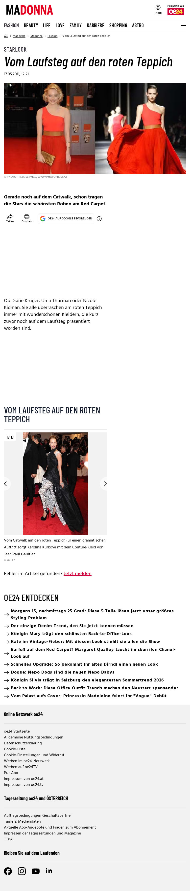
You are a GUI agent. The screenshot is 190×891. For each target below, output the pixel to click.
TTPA (8, 839)
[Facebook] (8, 871)
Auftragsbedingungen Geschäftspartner (38, 816)
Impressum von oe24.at (24, 779)
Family (76, 25)
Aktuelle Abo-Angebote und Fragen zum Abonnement (50, 827)
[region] (55, 497)
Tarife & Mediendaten (22, 821)
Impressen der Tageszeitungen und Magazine (42, 833)
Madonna (36, 36)
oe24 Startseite (17, 731)
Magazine (19, 36)
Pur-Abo (11, 773)
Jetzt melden (78, 573)
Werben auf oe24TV (21, 767)
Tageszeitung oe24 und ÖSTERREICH (36, 798)
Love (60, 25)
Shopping (118, 25)
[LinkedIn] (49, 871)
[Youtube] (36, 871)
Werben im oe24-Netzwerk (27, 761)
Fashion (11, 25)
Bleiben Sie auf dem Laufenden (32, 853)
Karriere (95, 25)
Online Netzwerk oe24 (23, 714)
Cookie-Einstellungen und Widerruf (34, 755)
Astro (138, 25)
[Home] (6, 36)
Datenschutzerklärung (23, 743)
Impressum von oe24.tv (24, 785)
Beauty (31, 25)
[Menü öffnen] (183, 25)
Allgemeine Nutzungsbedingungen (33, 737)
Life (47, 25)
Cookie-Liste (14, 749)
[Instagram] (22, 871)
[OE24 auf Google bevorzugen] (99, 219)
